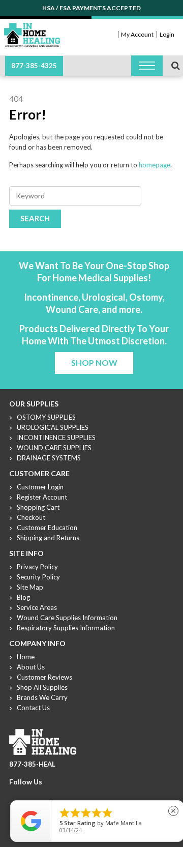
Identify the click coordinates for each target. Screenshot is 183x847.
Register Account (42, 497)
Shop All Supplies (42, 687)
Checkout (31, 517)
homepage (154, 165)
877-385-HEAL (32, 764)
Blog (23, 597)
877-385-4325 (34, 66)
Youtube (39, 794)
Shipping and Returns (48, 538)
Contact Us (33, 708)
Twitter (27, 794)
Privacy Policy (37, 567)
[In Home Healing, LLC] (32, 28)
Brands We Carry (42, 697)
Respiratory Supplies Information (66, 628)
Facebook (14, 794)
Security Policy (38, 577)
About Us (31, 667)
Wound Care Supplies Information (67, 618)
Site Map (30, 587)
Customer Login (40, 487)
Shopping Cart (38, 507)
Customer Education (47, 527)
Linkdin (51, 794)
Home (26, 657)
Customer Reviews (44, 677)
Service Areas (37, 607)
